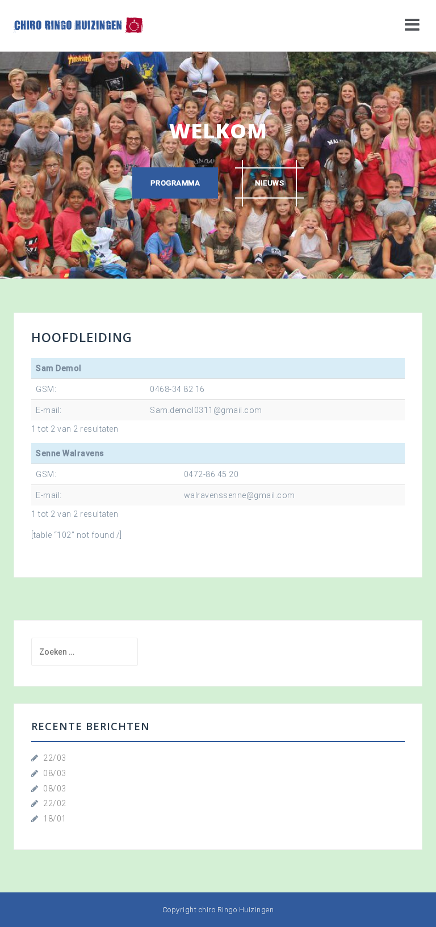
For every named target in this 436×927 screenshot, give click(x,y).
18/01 (54, 818)
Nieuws (269, 183)
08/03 (54, 773)
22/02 (54, 803)
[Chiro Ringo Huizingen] (78, 25)
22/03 (54, 757)
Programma (175, 183)
